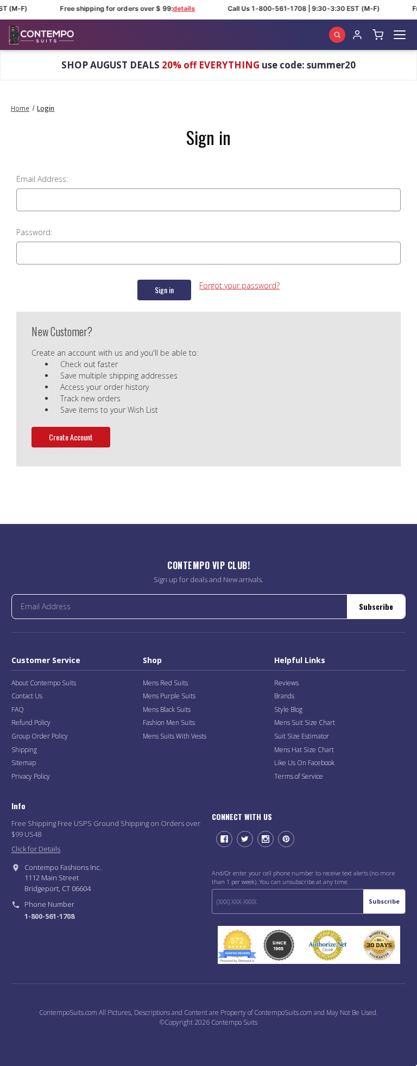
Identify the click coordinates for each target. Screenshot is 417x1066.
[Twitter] (245, 839)
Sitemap (23, 762)
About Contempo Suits (43, 682)
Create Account (71, 437)
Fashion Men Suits (169, 722)
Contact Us (26, 696)
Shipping (24, 749)
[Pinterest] (286, 839)
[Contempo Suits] (41, 35)
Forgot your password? (239, 285)
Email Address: (42, 179)
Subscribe (376, 606)
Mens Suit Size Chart (304, 722)
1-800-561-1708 (49, 916)
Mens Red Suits (165, 682)
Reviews (286, 682)
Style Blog (288, 709)
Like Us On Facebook (304, 762)
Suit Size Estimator (301, 736)
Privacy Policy (30, 776)
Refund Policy (30, 722)
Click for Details (35, 849)
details (181, 8)
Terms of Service (298, 776)
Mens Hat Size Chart (304, 749)
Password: (34, 232)
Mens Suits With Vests (174, 736)
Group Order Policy (39, 736)
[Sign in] (357, 34)
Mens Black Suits (167, 709)
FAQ (17, 709)
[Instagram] (265, 839)
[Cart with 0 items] (378, 34)
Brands (284, 696)
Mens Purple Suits (169, 696)
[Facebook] (224, 839)
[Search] (337, 35)
